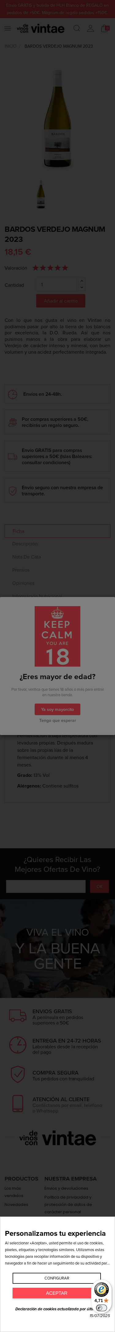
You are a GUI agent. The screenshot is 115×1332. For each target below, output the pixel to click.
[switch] (101, 1308)
